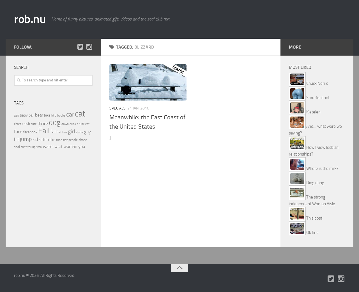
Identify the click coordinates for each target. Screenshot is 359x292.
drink (73, 124)
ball (31, 115)
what (59, 147)
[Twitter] (80, 47)
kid (35, 139)
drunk (80, 124)
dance (43, 123)
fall (53, 131)
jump (26, 139)
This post (314, 218)
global (79, 132)
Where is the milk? (322, 168)
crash (26, 124)
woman (70, 146)
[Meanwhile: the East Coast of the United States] (148, 82)
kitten (44, 139)
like (52, 139)
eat (87, 124)
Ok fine (312, 232)
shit (23, 147)
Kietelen (313, 112)
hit (16, 139)
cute (34, 124)
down (65, 124)
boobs (61, 115)
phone (83, 140)
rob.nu (30, 19)
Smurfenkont (318, 97)
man (59, 140)
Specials (117, 108)
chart (17, 124)
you (81, 146)
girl (71, 131)
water (48, 146)
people (73, 140)
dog (55, 122)
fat (59, 132)
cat (80, 114)
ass (16, 115)
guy (87, 131)
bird (53, 115)
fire (64, 132)
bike (47, 115)
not (65, 140)
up (34, 147)
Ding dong (315, 182)
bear (39, 115)
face (18, 131)
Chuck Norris (317, 83)
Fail (44, 130)
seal (17, 147)
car (70, 114)
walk (39, 147)
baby (24, 115)
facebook (30, 132)
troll (28, 147)
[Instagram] (89, 47)
